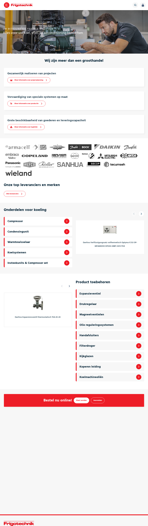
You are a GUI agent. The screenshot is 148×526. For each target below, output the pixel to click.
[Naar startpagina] (22, 5)
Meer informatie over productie (26, 103)
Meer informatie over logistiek (26, 127)
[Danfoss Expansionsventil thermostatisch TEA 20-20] (38, 302)
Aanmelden (97, 400)
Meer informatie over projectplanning (28, 80)
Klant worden (81, 400)
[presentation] (134, 214)
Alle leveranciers (12, 193)
